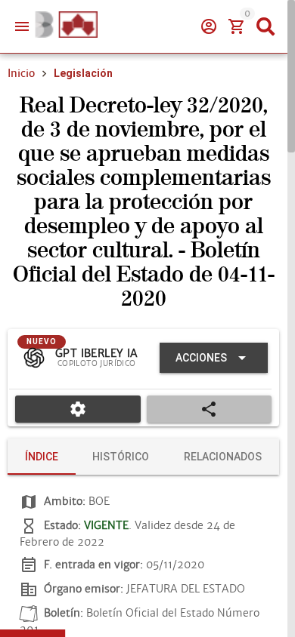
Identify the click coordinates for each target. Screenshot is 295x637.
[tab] (42, 457)
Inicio (21, 73)
